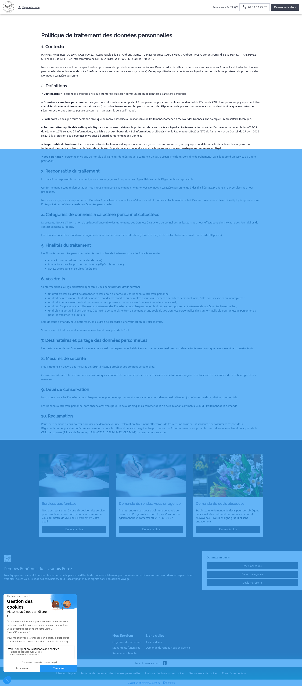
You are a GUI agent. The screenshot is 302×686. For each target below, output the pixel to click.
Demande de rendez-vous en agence (168, 647)
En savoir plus (74, 529)
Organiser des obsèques (127, 642)
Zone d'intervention (234, 673)
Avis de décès (154, 642)
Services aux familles (125, 653)
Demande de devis (285, 7)
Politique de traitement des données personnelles (110, 673)
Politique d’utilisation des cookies (165, 673)
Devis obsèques (252, 566)
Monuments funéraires (126, 647)
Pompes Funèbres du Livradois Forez (28, 603)
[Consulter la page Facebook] (165, 663)
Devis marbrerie (252, 582)
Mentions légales (66, 673)
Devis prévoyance (252, 574)
